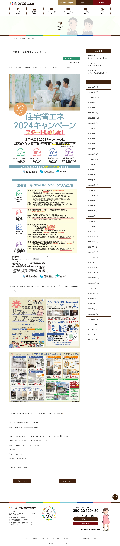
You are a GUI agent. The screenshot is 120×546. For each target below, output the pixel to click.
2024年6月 (92, 133)
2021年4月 (91, 257)
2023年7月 (92, 174)
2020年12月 (92, 278)
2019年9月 (91, 329)
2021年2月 (91, 267)
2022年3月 (92, 216)
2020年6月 (92, 309)
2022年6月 (92, 200)
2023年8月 (92, 169)
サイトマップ (95, 538)
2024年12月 (92, 118)
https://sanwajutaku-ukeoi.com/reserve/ (24, 445)
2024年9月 (92, 123)
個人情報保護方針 (84, 538)
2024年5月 (92, 138)
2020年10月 (92, 288)
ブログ (75, 538)
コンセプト (25, 538)
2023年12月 (92, 159)
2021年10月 (92, 231)
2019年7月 (91, 340)
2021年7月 (91, 247)
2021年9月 (91, 236)
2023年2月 (92, 190)
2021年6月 (91, 252)
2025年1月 (91, 113)
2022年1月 (91, 226)
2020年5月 (92, 314)
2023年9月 (92, 164)
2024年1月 (91, 154)
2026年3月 (92, 92)
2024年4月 (92, 144)
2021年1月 (91, 273)
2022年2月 (92, 221)
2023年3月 (92, 185)
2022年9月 (92, 195)
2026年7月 (92, 87)
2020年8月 (92, 298)
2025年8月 (92, 102)
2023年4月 (92, 180)
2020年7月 (92, 304)
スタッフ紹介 (65, 538)
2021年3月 (91, 262)
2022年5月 (92, 205)
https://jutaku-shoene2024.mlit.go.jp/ (23, 427)
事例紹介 (35, 538)
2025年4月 (92, 107)
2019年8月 (92, 334)
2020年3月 (92, 319)
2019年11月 (92, 324)
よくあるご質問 (55, 538)
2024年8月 (92, 128)
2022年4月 (92, 211)
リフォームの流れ (45, 538)
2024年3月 (92, 149)
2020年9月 (92, 293)
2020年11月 (92, 283)
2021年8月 (92, 242)
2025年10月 (92, 97)
